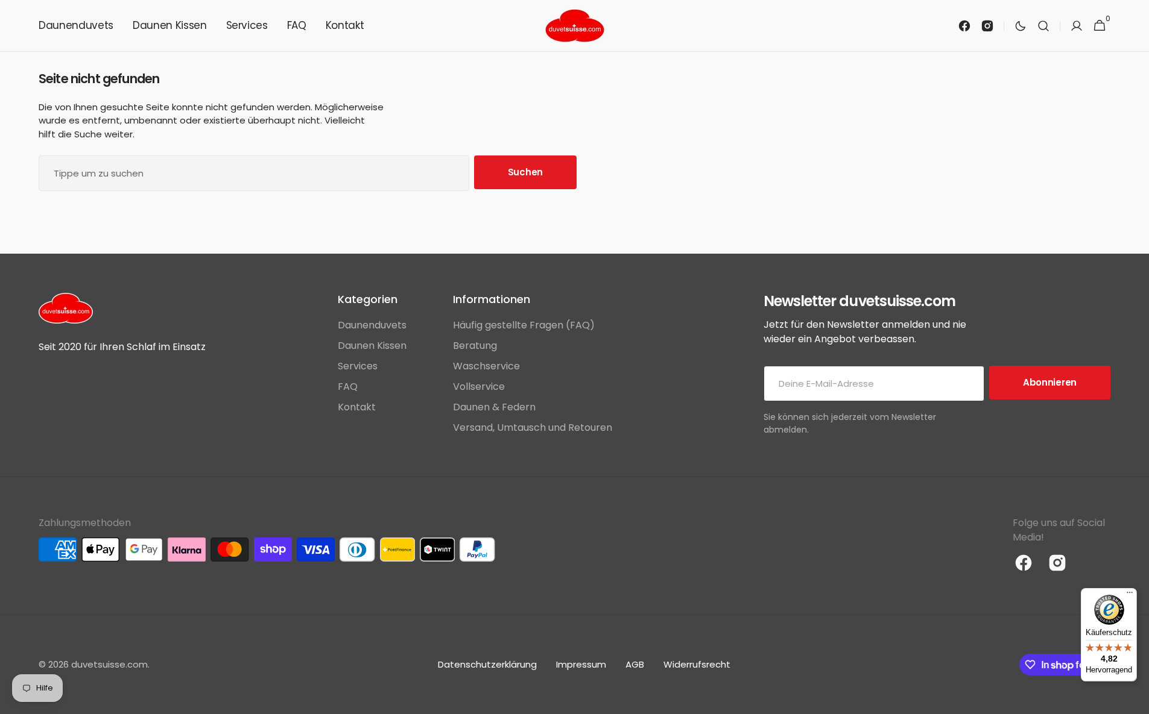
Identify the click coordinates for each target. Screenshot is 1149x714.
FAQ (348, 386)
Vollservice (479, 386)
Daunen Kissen (372, 345)
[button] (1043, 26)
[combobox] (254, 173)
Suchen (525, 172)
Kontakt (357, 407)
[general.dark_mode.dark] (1020, 26)
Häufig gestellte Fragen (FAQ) (524, 325)
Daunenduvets (372, 325)
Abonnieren (1050, 382)
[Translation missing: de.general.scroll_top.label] (1134, 699)
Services (358, 366)
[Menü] (1129, 595)
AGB (634, 664)
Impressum (581, 664)
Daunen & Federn (494, 407)
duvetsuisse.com (109, 664)
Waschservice (486, 366)
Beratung (475, 345)
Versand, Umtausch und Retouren (532, 427)
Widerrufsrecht (696, 664)
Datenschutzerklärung (487, 664)
